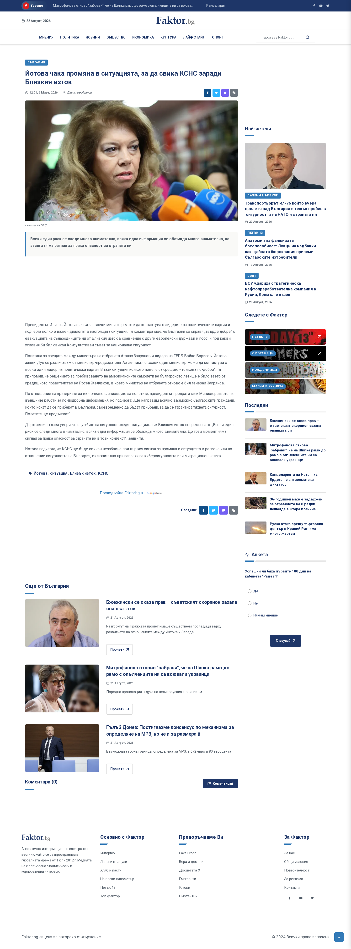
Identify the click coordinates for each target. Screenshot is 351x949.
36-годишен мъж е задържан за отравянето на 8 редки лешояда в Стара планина (296, 504)
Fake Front (187, 853)
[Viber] (225, 93)
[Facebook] (207, 93)
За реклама (293, 879)
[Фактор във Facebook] (314, 5)
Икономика (143, 37)
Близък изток (83, 473)
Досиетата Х (189, 870)
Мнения (46, 37)
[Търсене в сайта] (307, 37)
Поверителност (296, 870)
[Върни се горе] (339, 937)
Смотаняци (188, 896)
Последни (256, 405)
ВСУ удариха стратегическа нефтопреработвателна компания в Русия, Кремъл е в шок (280, 289)
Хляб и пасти (111, 870)
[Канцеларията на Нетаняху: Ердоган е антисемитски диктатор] (255, 478)
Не (255, 603)
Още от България (47, 586)
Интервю (107, 853)
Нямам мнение (265, 615)
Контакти (292, 887)
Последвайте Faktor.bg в (121, 493)
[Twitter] (216, 93)
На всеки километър (117, 879)
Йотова (41, 473)
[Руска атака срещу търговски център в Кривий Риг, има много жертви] (255, 528)
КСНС (103, 473)
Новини (93, 37)
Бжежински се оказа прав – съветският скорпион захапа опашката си (295, 426)
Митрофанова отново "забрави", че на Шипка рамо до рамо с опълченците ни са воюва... (109, 5)
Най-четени (258, 129)
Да (255, 591)
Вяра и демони (191, 862)
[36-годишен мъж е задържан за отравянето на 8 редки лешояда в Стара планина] (255, 503)
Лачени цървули (262, 195)
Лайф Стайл (194, 37)
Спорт (218, 37)
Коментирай (223, 783)
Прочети (117, 649)
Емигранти (187, 879)
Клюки (184, 887)
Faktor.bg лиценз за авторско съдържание (61, 936)
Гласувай (283, 641)
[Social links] (289, 898)
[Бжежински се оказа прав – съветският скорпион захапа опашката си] (62, 623)
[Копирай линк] (234, 93)
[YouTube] (321, 5)
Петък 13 (255, 232)
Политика (69, 37)
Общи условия (296, 862)
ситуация (58, 473)
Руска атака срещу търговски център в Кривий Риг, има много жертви (296, 529)
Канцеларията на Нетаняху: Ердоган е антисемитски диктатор (294, 479)
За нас (289, 853)
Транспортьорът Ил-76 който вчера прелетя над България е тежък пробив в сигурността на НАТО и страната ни (285, 209)
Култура (168, 37)
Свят (251, 275)
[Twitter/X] (328, 5)
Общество (116, 37)
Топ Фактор (110, 896)
